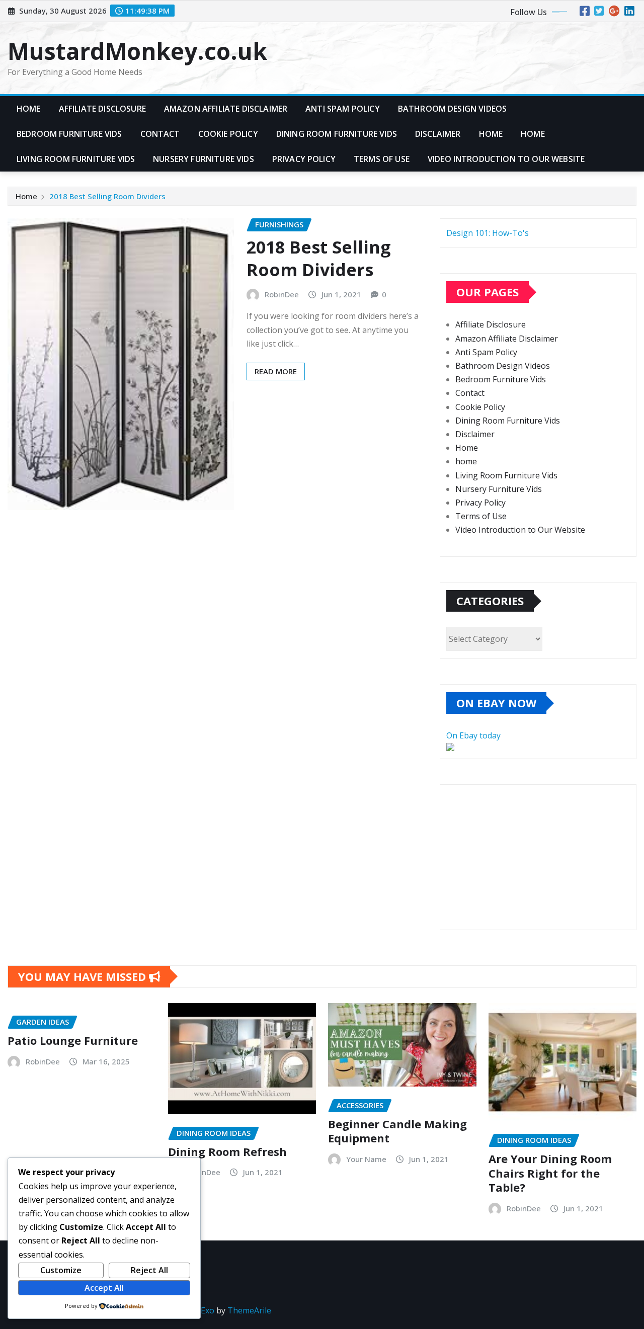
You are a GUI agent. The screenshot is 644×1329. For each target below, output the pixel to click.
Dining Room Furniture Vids (336, 133)
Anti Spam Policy (342, 108)
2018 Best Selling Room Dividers (107, 196)
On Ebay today (473, 735)
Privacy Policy (304, 158)
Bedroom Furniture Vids (69, 133)
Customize (61, 1270)
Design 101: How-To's (487, 232)
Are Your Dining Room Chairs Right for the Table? (550, 1173)
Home (29, 108)
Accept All (104, 1287)
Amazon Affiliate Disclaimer (225, 108)
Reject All (149, 1270)
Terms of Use (382, 158)
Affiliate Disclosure (102, 108)
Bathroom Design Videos (452, 108)
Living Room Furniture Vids (76, 158)
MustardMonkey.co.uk (137, 50)
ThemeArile (249, 1310)
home (533, 133)
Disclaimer (438, 133)
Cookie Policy (228, 133)
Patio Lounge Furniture (73, 1040)
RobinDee (282, 294)
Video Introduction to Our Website (506, 158)
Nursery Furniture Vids (203, 158)
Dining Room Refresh (227, 1151)
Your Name (366, 1159)
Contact (160, 133)
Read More (276, 371)
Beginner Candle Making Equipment (397, 1131)
